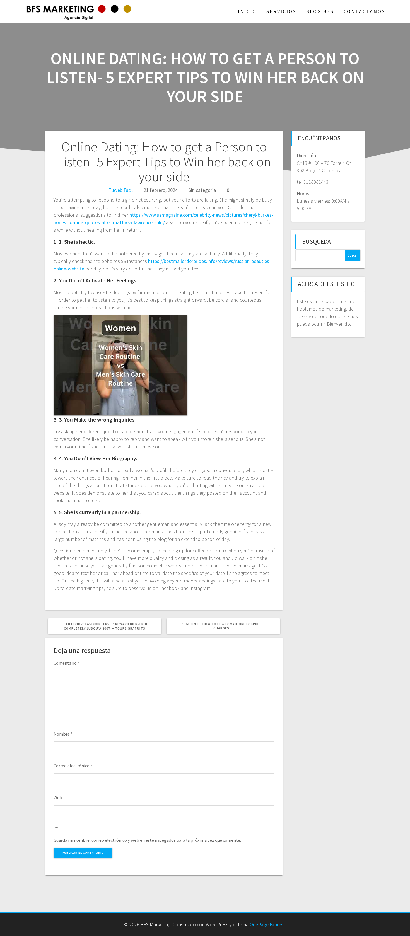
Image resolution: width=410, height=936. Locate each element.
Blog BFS (320, 11)
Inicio (247, 11)
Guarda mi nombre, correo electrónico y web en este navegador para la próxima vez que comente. (147, 840)
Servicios (281, 11)
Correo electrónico (73, 765)
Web (58, 797)
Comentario (66, 663)
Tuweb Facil (120, 190)
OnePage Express (268, 924)
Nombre (63, 734)
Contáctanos (364, 11)
